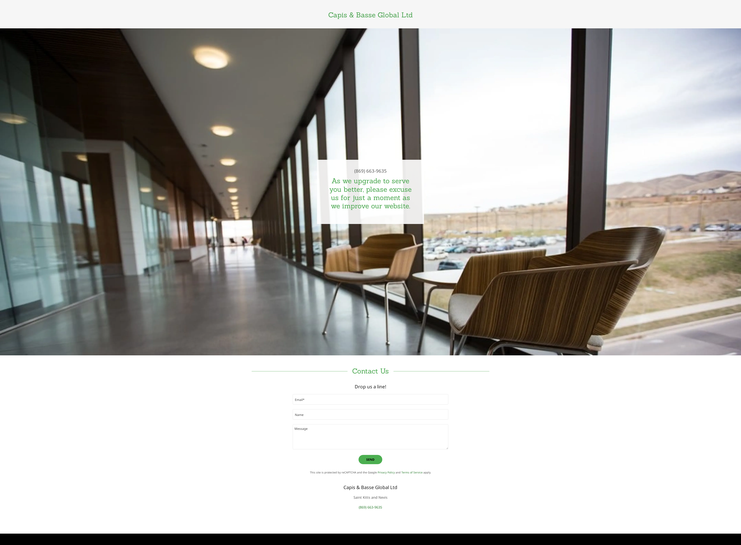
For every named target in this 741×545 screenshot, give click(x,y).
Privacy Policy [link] (386, 472)
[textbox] (370, 399)
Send (370, 459)
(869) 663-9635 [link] (370, 171)
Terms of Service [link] (412, 472)
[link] (370, 16)
